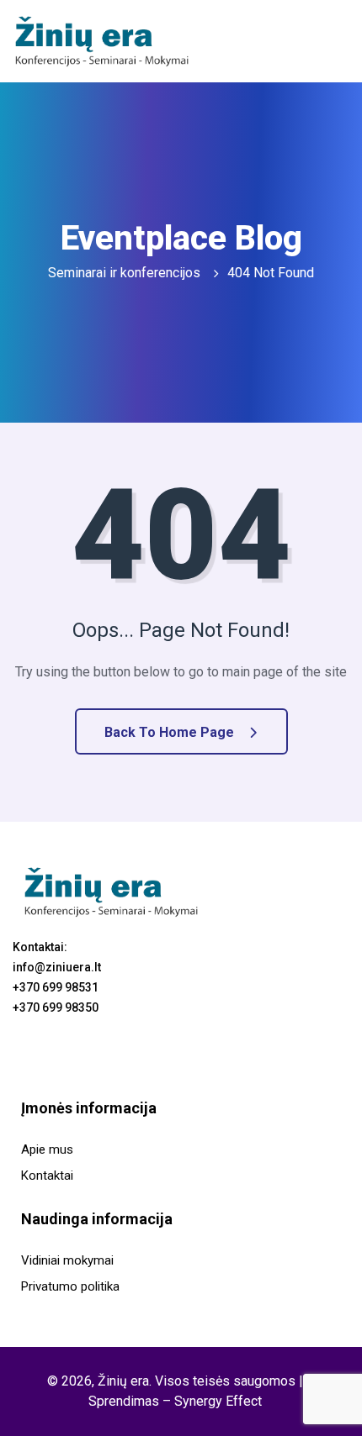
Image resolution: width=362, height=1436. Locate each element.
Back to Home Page (170, 732)
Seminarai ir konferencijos (124, 273)
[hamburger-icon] (329, 40)
